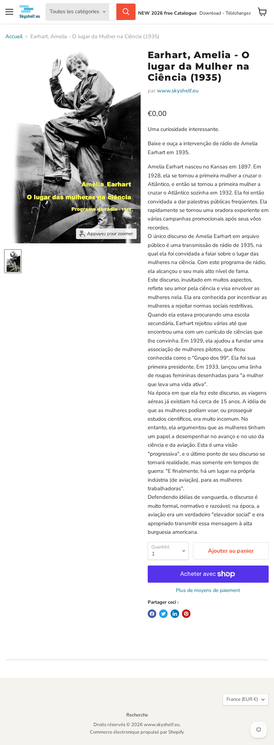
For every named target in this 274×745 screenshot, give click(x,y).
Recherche (137, 715)
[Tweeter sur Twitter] (163, 613)
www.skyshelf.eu (177, 90)
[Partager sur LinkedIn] (175, 613)
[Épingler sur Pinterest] (186, 613)
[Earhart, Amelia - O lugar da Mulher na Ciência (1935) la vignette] (13, 261)
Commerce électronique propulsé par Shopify (137, 732)
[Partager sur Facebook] (152, 613)
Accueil (13, 37)
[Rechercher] (126, 12)
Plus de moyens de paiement (208, 590)
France (242, 699)
